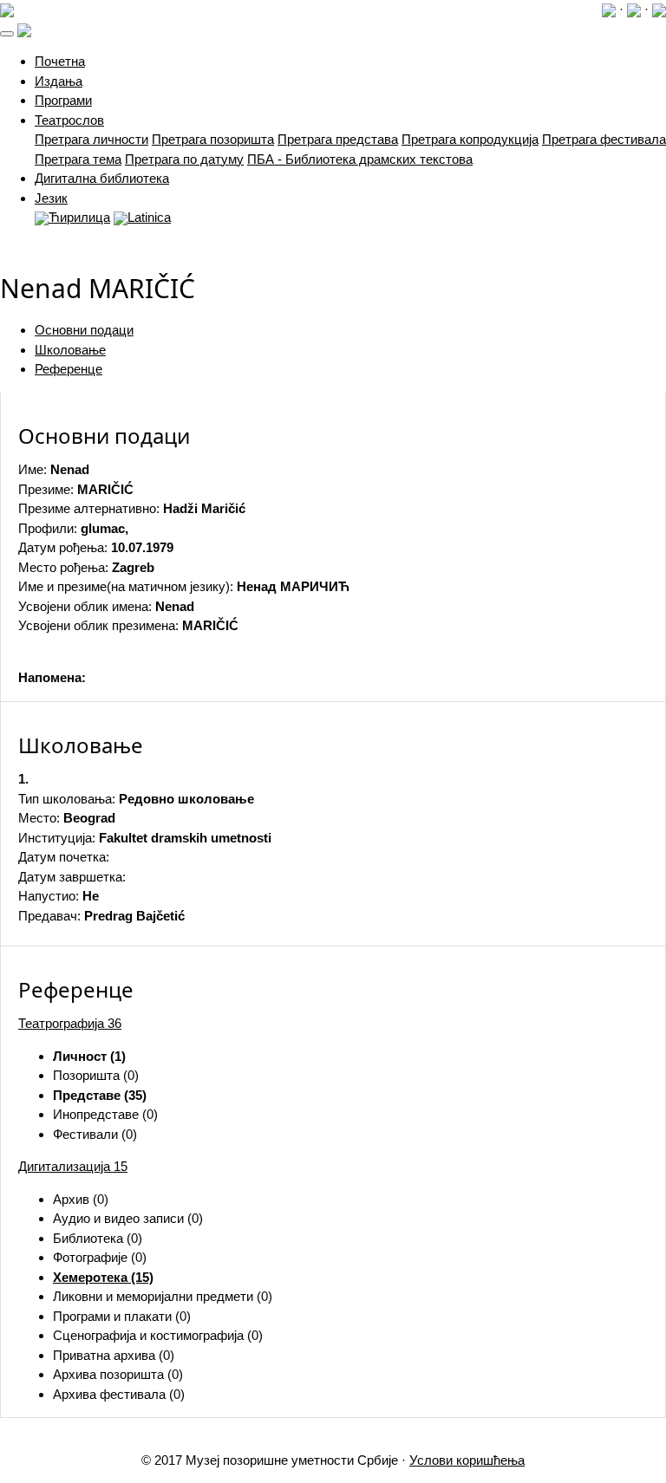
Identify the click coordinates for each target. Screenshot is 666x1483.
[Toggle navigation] (7, 33)
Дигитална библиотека (102, 178)
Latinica (149, 217)
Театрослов (69, 120)
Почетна (60, 61)
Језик (51, 198)
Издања (58, 81)
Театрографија (69, 1023)
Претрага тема (78, 159)
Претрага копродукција (470, 139)
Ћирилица (79, 217)
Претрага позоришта (213, 139)
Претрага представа (338, 139)
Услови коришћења (467, 1460)
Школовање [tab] (70, 349)
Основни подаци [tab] (84, 329)
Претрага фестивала (604, 139)
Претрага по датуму (184, 159)
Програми (63, 100)
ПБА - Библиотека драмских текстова (360, 159)
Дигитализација (72, 1166)
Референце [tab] (68, 368)
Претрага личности (91, 139)
